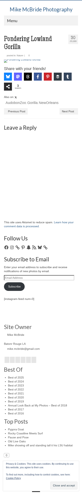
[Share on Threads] (28, 77)
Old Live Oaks (17, 441)
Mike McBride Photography (41, 9)
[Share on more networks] (8, 87)
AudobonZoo (16, 103)
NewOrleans (49, 103)
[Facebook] (7, 360)
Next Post (68, 111)
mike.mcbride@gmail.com (23, 348)
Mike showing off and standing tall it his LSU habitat (40, 445)
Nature (20, 55)
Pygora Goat (16, 429)
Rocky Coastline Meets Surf (25, 433)
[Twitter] (12, 360)
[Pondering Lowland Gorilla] (41, 61)
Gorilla (32, 103)
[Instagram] (17, 360)
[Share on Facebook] (38, 77)
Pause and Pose (18, 437)
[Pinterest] (28, 360)
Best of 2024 (16, 381)
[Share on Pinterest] (48, 77)
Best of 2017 (16, 409)
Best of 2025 (16, 377)
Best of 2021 (16, 393)
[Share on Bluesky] (8, 77)
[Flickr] (23, 360)
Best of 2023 (16, 385)
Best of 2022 (16, 389)
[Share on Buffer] (58, 77)
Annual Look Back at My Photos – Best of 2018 (37, 405)
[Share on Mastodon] (18, 77)
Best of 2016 (16, 413)
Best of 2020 (16, 397)
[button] (12, 65)
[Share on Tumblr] (68, 77)
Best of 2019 (16, 401)
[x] (15, 97)
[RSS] (33, 360)
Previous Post (16, 111)
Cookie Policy (13, 478)
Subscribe (14, 286)
